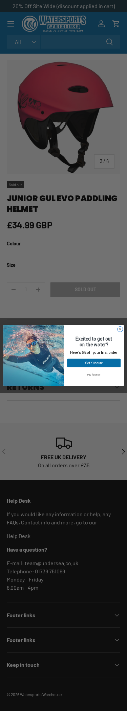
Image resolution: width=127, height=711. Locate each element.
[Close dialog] (120, 329)
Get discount (93, 363)
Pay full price (93, 374)
